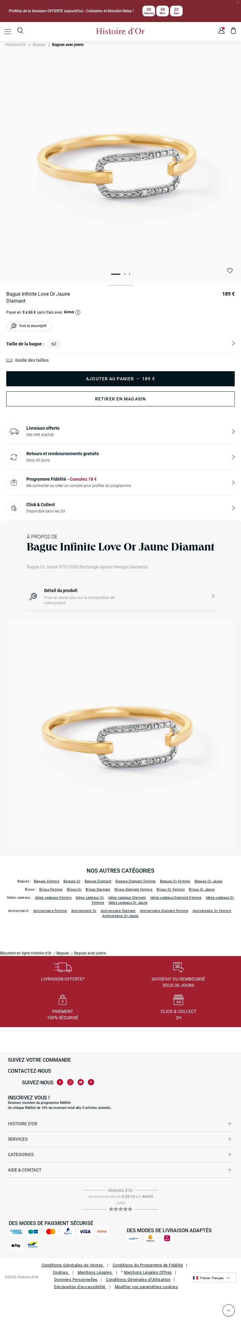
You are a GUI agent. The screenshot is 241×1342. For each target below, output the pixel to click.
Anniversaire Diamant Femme (164, 911)
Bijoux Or (74, 889)
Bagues (39, 44)
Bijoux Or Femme (171, 889)
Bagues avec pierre (67, 44)
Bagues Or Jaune (208, 881)
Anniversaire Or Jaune (120, 916)
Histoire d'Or (15, 44)
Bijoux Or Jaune (202, 889)
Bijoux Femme (50, 889)
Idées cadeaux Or (90, 898)
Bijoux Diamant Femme (134, 889)
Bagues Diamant (98, 881)
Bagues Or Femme (175, 881)
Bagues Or (71, 881)
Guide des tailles (32, 360)
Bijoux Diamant (98, 889)
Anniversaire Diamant (118, 911)
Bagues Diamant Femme (135, 881)
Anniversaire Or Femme (212, 911)
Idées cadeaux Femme (53, 898)
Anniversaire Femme (50, 911)
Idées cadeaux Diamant (127, 898)
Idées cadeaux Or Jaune (128, 903)
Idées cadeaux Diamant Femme (176, 898)
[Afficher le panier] (233, 31)
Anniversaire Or (84, 911)
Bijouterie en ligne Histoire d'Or (25, 953)
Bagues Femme (46, 881)
